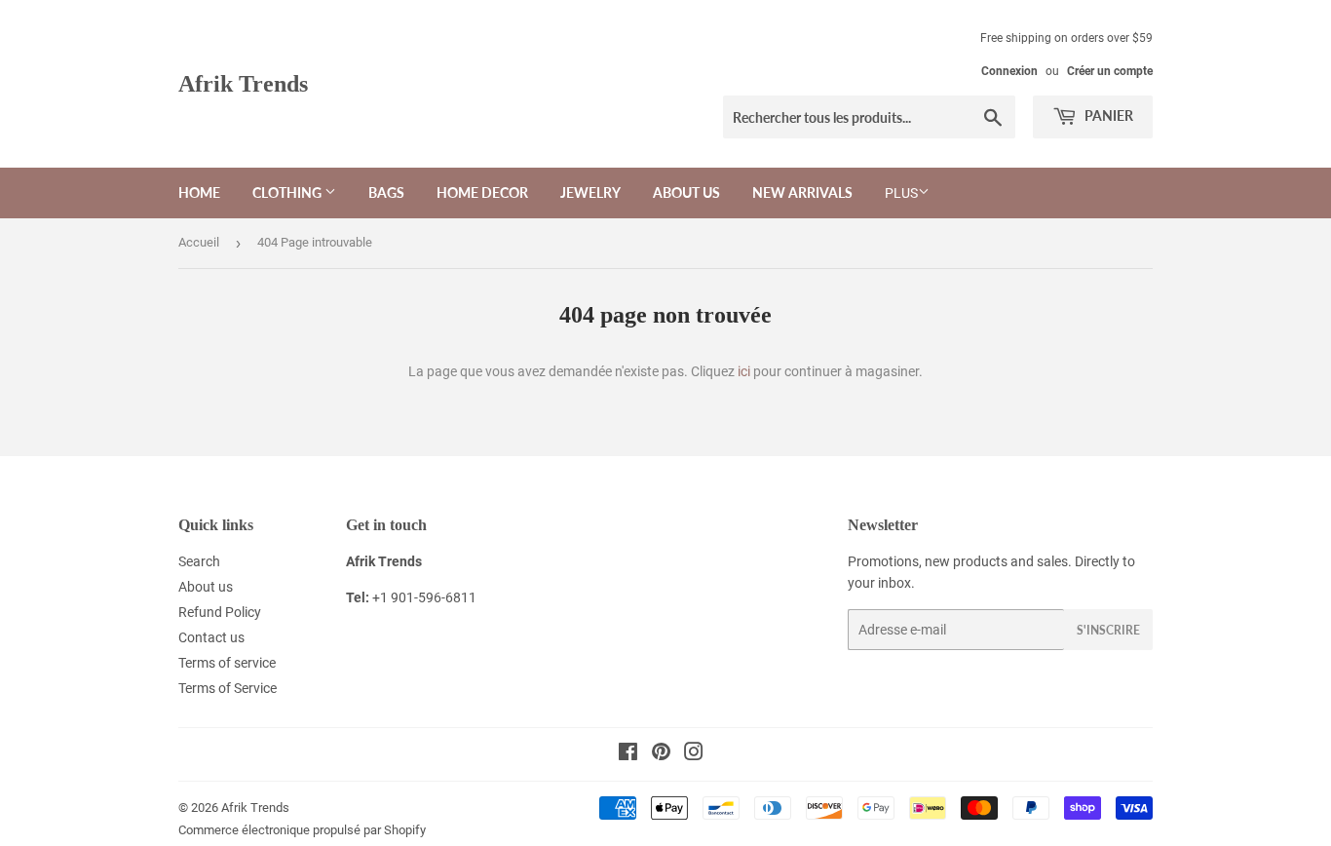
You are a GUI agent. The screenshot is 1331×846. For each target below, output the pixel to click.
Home (199, 192)
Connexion (1009, 71)
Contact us (211, 637)
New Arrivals (802, 192)
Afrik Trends (243, 83)
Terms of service (227, 663)
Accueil (198, 242)
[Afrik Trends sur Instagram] (694, 754)
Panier (1107, 115)
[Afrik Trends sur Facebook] (628, 754)
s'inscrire (1108, 630)
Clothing (288, 192)
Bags (386, 192)
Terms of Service (227, 688)
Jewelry (590, 192)
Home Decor (482, 192)
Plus (901, 193)
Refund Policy (219, 612)
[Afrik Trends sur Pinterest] (661, 754)
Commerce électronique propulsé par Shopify (302, 830)
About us (686, 192)
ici (744, 371)
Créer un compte (1110, 71)
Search (199, 561)
